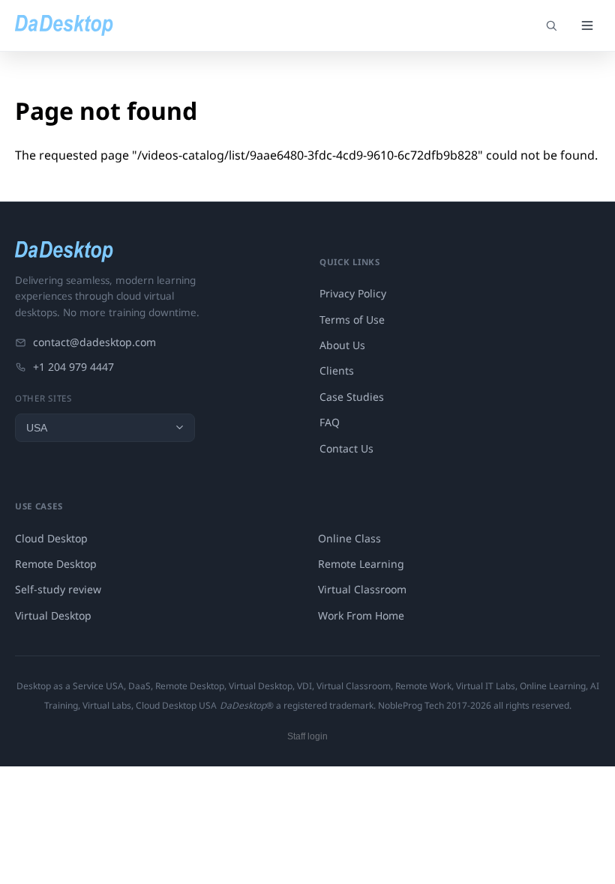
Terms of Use (352, 319)
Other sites (43, 398)
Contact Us (347, 448)
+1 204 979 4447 (73, 367)
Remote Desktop (56, 564)
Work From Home (361, 615)
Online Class (349, 538)
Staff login (307, 736)
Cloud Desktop (51, 538)
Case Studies (352, 397)
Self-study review (58, 589)
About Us (342, 345)
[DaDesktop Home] (64, 25)
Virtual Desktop (53, 615)
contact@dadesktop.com (94, 342)
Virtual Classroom (362, 589)
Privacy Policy (353, 293)
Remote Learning (361, 564)
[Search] (551, 25)
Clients (337, 370)
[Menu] (587, 25)
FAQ (330, 422)
